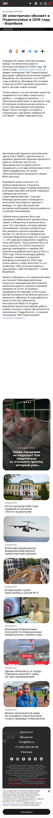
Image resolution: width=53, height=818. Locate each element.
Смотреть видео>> (13, 318)
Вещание (26, 737)
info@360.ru (26, 742)
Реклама (26, 752)
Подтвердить (26, 812)
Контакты (26, 732)
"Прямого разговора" (30, 69)
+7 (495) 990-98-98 (26, 747)
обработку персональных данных (20, 802)
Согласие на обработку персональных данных (26, 785)
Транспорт (8, 29)
